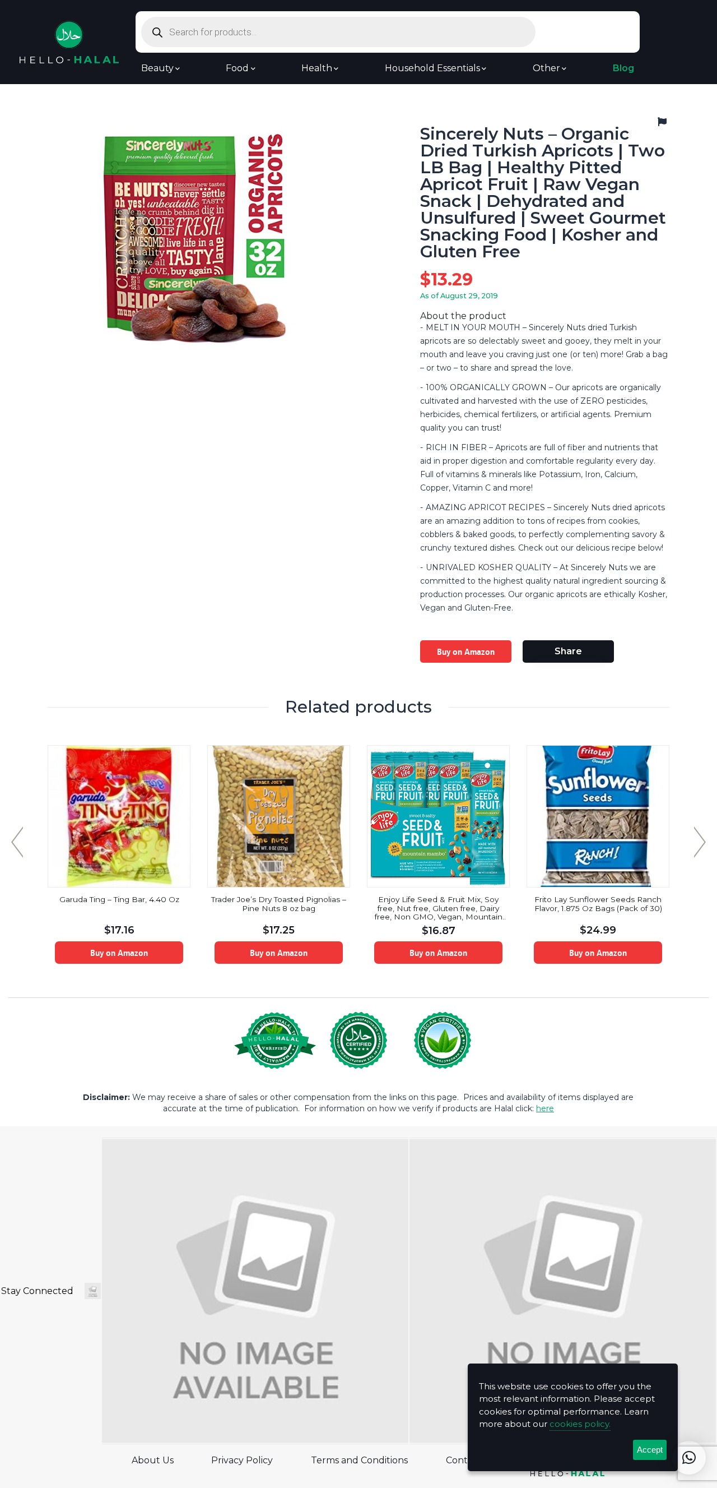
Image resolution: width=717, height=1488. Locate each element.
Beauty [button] (157, 68)
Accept (650, 1449)
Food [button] (237, 68)
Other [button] (546, 68)
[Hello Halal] (69, 41)
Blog (623, 68)
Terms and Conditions (359, 1460)
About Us (153, 1460)
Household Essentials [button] (432, 68)
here (545, 1108)
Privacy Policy (242, 1460)
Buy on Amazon (466, 651)
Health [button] (316, 68)
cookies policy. (580, 1423)
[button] (689, 1458)
